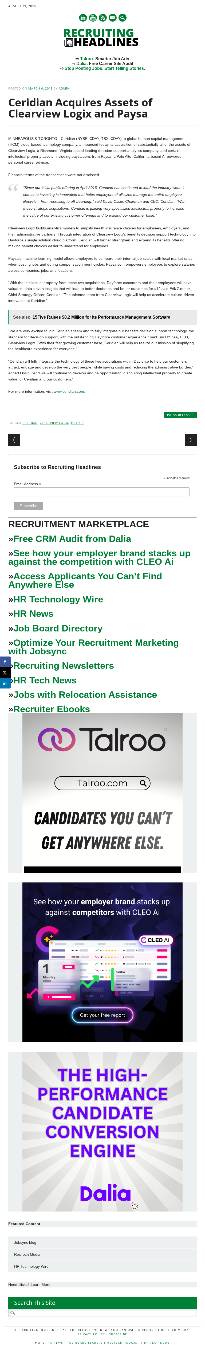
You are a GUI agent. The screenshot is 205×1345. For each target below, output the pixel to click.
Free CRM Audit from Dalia (72, 538)
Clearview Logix (54, 423)
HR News (33, 613)
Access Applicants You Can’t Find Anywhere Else (85, 580)
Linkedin (83, 18)
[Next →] (191, 440)
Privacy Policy (91, 1334)
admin (64, 88)
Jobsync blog (25, 1242)
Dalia (81, 63)
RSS (103, 18)
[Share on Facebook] (5, 662)
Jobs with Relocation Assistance (85, 694)
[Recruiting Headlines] (102, 45)
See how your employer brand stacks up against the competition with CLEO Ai (99, 557)
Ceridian (30, 423)
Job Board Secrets (85, 1342)
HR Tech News (45, 680)
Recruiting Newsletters (63, 665)
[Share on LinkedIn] (5, 683)
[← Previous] (14, 440)
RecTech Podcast (123, 1342)
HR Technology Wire (58, 599)
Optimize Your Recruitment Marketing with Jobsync (93, 646)
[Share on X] (5, 672)
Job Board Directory (57, 628)
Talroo (86, 58)
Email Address (27, 484)
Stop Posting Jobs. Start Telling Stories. (105, 68)
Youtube (93, 18)
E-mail (113, 18)
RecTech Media (27, 1254)
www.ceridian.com (69, 391)
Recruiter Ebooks (51, 709)
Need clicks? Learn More (29, 1284)
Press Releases (180, 415)
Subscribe (118, 1334)
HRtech (77, 423)
